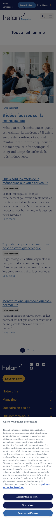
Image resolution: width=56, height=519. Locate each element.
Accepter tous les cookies (28, 497)
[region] (28, 468)
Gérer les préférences (28, 513)
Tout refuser (28, 505)
